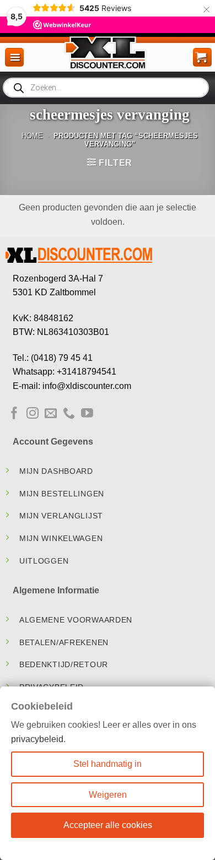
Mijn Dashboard (56, 471)
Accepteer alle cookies (107, 825)
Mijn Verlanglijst (61, 515)
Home (32, 136)
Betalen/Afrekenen (64, 642)
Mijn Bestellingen (61, 493)
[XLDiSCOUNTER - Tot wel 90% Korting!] (107, 52)
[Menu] (14, 57)
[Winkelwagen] (202, 57)
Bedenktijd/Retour (63, 664)
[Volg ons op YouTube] (87, 414)
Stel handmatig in (107, 764)
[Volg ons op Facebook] (14, 414)
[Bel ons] (69, 414)
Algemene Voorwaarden (75, 619)
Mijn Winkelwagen (61, 538)
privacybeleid (37, 739)
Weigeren (108, 794)
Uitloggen (43, 560)
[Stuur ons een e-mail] (51, 414)
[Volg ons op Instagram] (32, 414)
